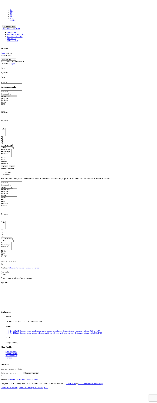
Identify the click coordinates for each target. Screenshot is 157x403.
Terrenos (9, 358)
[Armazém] (9, 98)
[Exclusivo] (6, 154)
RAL (46, 388)
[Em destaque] (6, 152)
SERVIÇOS (11, 39)
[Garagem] (9, 102)
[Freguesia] (4, 121)
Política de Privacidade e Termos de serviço (23, 268)
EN (11, 12)
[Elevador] (8, 162)
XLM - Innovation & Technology (90, 384)
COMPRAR (11, 32)
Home (3, 53)
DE (11, 18)
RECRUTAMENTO (15, 37)
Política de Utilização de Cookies (31, 388)
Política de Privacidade (9, 388)
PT (11, 10)
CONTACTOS (12, 41)
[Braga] (11, 202)
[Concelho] (4, 113)
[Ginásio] (8, 160)
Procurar (4, 166)
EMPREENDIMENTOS (16, 35)
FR (11, 16)
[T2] (2, 141)
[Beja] (11, 200)
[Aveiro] (11, 198)
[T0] (2, 137)
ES (11, 14)
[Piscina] (8, 158)
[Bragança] (11, 204)
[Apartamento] (9, 96)
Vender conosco (11, 356)
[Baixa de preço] (6, 150)
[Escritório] (9, 100)
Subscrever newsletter (31, 373)
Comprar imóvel (11, 352)
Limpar (12, 64)
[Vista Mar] (8, 164)
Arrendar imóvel (11, 354)
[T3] (2, 143)
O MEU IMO (71, 384)
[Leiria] (3, 105)
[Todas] (3, 129)
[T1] (2, 139)
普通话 (13, 20)
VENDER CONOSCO (11, 29)
